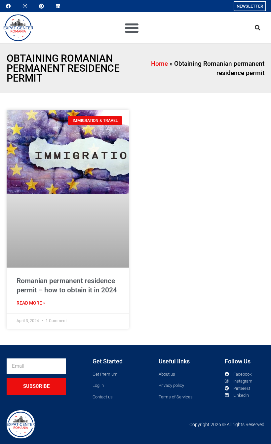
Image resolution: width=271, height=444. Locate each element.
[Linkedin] (58, 6)
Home (159, 63)
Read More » (31, 218)
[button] (132, 28)
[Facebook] (8, 6)
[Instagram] (25, 6)
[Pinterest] (41, 6)
